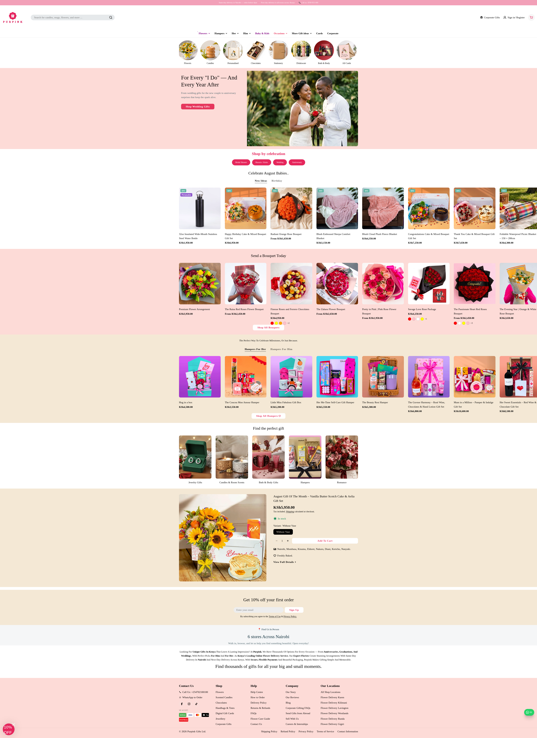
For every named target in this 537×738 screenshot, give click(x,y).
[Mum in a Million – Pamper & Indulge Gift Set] (474, 377)
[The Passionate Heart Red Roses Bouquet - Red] (455, 323)
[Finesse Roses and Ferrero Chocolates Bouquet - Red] (272, 323)
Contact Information (347, 731)
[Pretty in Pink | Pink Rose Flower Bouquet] (383, 283)
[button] (9, 729)
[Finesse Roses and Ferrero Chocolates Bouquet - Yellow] (276, 323)
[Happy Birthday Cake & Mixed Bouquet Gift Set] (246, 208)
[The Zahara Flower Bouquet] (337, 283)
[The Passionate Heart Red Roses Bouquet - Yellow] (463, 323)
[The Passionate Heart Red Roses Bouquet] (474, 283)
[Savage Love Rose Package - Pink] (413, 319)
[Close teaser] (13, 724)
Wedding (279, 162)
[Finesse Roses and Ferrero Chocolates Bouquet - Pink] (284, 323)
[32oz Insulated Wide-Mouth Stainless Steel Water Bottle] (200, 208)
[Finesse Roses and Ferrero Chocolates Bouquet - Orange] (280, 323)
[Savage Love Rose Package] (429, 283)
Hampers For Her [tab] (255, 349)
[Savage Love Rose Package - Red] (409, 319)
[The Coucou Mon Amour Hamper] (246, 377)
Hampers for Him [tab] (281, 349)
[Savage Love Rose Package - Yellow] (422, 319)
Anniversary (297, 162)
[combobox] (73, 17)
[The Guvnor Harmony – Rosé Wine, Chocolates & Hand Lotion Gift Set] (429, 377)
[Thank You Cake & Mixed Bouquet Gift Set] (474, 208)
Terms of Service (325, 731)
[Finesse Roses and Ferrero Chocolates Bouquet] (291, 283)
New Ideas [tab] (261, 180)
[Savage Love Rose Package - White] (418, 319)
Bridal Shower (241, 162)
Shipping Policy (269, 731)
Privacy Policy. (290, 616)
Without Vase (283, 531)
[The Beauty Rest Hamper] (383, 377)
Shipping (290, 511)
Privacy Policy (306, 731)
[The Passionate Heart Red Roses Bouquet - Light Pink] (467, 323)
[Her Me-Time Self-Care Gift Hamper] (337, 377)
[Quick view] (217, 193)
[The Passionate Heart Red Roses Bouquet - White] (459, 323)
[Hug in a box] (200, 377)
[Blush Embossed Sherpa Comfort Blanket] (337, 208)
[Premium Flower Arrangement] (200, 283)
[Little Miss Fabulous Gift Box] (291, 377)
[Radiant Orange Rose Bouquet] (291, 208)
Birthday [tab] (277, 180)
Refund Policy (288, 731)
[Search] (110, 17)
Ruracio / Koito (261, 162)
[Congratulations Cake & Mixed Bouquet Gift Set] (429, 208)
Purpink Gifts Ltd (196, 731)
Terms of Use (275, 616)
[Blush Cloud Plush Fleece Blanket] (383, 208)
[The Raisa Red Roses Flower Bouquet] (246, 283)
